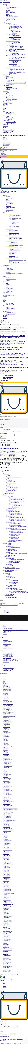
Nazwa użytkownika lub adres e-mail (9, 1027)
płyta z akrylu (6, 933)
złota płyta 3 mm (6, 968)
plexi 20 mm (5, 836)
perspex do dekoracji (7, 762)
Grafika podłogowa (12, 550)
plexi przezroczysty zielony (8, 893)
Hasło (2, 1031)
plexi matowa (5, 882)
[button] (5, 444)
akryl (4, 682)
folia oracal (5, 731)
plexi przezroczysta (7, 889)
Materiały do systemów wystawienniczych (16, 83)
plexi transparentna (7, 896)
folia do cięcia (6, 717)
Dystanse (8, 6)
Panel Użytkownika (10, 113)
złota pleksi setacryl (7, 967)
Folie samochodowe (10, 50)
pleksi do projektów (7, 796)
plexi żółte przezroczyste (8, 904)
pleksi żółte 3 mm (6, 827)
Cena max (21, 603)
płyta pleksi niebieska (7, 925)
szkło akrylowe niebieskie (8, 948)
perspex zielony (6, 767)
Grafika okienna (10, 80)
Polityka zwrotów (7, 658)
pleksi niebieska (6, 813)
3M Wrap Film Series (14, 51)
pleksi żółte (5, 823)
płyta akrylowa (6, 913)
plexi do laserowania (7, 856)
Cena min (2, 603)
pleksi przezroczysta (7, 816)
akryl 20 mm (5, 683)
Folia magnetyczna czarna (15, 37)
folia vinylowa (6, 733)
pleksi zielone (6, 821)
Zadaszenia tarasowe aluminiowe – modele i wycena (15, 630)
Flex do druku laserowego (15, 26)
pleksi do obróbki (6, 791)
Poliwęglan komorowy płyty (11, 570)
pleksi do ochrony (6, 793)
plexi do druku (6, 854)
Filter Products (3, 433)
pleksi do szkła (6, 800)
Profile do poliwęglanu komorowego (19, 592)
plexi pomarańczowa (7, 887)
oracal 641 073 (6, 740)
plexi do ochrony (6, 860)
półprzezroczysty (6, 937)
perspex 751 (5, 752)
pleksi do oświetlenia (7, 794)
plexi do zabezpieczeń (7, 875)
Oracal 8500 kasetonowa (15, 43)
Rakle (7, 14)
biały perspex (5, 697)
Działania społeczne (10, 118)
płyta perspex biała (7, 920)
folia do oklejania (6, 724)
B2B (4, 111)
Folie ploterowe (9, 45)
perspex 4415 (5, 750)
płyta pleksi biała (6, 924)
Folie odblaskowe (10, 38)
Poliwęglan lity (9, 100)
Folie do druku (9, 77)
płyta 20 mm (5, 912)
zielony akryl (5, 960)
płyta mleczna (6, 917)
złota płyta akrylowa (7, 970)
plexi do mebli (6, 858)
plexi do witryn (6, 871)
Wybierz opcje (3, 452)
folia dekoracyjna (6, 713)
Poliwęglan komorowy (11, 99)
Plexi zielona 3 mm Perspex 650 (9, 448)
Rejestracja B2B (10, 112)
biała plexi (5, 696)
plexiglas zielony (6, 908)
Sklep (4, 109)
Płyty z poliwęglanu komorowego (18, 591)
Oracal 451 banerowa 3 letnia (16, 46)
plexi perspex (5, 886)
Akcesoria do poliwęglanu (16, 589)
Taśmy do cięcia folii (11, 18)
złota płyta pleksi (6, 971)
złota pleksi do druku (7, 966)
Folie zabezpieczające (14, 53)
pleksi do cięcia (6, 781)
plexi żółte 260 (6, 898)
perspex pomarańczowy (7, 766)
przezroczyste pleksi (7, 940)
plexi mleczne (6, 885)
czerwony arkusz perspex (8, 704)
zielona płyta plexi (7, 959)
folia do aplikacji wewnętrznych (9, 714)
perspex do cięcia (6, 760)
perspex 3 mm (6, 744)
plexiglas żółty (6, 909)
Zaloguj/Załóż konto (8, 131)
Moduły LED (9, 87)
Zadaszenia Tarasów (8, 103)
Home (4, 108)
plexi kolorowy (6, 881)
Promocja (6, 612)
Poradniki (5, 126)
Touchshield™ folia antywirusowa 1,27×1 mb (14, 357)
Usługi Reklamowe (10, 123)
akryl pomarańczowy (7, 689)
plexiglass (5, 910)
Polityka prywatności (8, 656)
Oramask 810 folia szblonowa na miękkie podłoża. (16, 70)
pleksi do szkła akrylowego (8, 801)
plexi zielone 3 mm (7, 897)
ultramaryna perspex (7, 955)
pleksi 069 (5, 771)
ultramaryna (5, 954)
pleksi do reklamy (6, 797)
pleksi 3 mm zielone (7, 774)
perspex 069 (5, 743)
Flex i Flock (9, 23)
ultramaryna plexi (6, 956)
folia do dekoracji (6, 718)
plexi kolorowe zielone (7, 879)
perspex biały (5, 755)
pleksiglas (5, 832)
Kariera (7, 116)
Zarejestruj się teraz (16, 1043)
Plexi (7, 96)
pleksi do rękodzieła (7, 798)
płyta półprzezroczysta (7, 931)
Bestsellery (5, 104)
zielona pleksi (6, 958)
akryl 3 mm (5, 685)
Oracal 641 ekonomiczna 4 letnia (16, 49)
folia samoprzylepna (7, 732)
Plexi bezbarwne (14, 580)
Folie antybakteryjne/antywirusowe (17, 57)
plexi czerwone (6, 847)
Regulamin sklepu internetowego (11, 660)
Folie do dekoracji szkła (14, 42)
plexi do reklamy (6, 867)
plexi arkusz (5, 844)
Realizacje (5, 124)
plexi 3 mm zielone (7, 841)
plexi (4, 833)
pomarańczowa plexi (7, 939)
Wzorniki (8, 20)
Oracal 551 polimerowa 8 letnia (16, 47)
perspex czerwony (6, 758)
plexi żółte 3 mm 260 (7, 902)
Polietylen (9, 586)
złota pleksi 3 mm (6, 964)
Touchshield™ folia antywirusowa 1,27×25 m (14, 367)
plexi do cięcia (6, 851)
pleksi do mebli (6, 789)
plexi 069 (5, 835)
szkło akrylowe (6, 947)
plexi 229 (5, 837)
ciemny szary (5, 700)
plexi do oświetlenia (7, 862)
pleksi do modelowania (7, 790)
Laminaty (8, 81)
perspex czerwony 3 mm (8, 759)
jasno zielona (5, 735)
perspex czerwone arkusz (8, 756)
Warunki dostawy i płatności (9, 659)
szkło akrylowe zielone (7, 950)
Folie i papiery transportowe (12, 7)
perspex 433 (5, 748)
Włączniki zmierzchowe (11, 88)
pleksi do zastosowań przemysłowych (10, 809)
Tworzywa (5, 91)
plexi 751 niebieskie (7, 843)
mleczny (4, 737)
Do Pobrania (6, 662)
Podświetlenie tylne (15, 561)
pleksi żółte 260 (6, 824)
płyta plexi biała (6, 928)
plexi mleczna (6, 883)
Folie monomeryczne (11, 79)
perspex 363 (5, 747)
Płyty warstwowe (10, 97)
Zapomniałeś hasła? (4, 1036)
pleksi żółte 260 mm (7, 825)
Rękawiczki (9, 15)
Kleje (7, 8)
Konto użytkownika (7, 654)
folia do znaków (6, 729)
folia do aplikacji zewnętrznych (9, 716)
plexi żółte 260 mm (7, 900)
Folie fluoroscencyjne (14, 58)
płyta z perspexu (6, 935)
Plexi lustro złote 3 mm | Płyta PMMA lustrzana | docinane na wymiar (11, 348)
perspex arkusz (6, 754)
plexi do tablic (6, 870)
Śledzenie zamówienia (8, 130)
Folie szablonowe (13, 64)
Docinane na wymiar (8, 101)
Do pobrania (9, 119)
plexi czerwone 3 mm (7, 848)
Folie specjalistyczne (11, 56)
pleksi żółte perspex (7, 831)
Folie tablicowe (12, 65)
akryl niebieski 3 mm (7, 687)
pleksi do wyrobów (7, 802)
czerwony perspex (6, 708)
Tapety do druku (10, 84)
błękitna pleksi (6, 698)
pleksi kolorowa (6, 810)
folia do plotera (6, 725)
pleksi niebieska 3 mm (7, 814)
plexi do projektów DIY (8, 864)
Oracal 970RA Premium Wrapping (17, 54)
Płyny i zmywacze (10, 12)
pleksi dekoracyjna (7, 778)
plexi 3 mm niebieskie (7, 840)
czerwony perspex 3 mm (8, 709)
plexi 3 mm (5, 839)
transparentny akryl (7, 952)
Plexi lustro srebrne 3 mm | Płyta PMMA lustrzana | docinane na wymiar (12, 336)
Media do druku (7, 74)
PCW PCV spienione (9, 567)
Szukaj (2, 151)
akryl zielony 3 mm (7, 690)
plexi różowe (5, 894)
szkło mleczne (6, 951)
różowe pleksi (6, 944)
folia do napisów (6, 723)
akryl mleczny (6, 686)
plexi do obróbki (6, 859)
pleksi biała (5, 777)
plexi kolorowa (6, 878)
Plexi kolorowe (14, 582)
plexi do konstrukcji (7, 855)
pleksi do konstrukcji (7, 786)
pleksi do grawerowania (8, 785)
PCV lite (8, 93)
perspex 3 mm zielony (7, 746)
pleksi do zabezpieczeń (7, 805)
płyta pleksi (5, 923)
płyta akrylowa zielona (7, 916)
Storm (11, 565)
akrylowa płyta (6, 691)
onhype (23, 135)
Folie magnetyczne (10, 34)
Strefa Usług (6, 120)
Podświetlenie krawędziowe (17, 559)
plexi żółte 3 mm (6, 901)
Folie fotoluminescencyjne (15, 60)
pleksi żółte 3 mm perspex (8, 829)
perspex (4, 741)
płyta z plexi (5, 936)
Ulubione (4, 141)
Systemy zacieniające (12, 597)
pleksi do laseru (6, 787)
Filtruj (16, 604)
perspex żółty (5, 768)
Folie (4, 22)
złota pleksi (5, 963)
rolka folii (5, 943)
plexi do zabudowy (7, 877)
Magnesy (8, 10)
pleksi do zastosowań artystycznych (10, 808)
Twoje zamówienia (7, 655)
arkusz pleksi (5, 693)
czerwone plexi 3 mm (7, 701)
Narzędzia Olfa (9, 11)
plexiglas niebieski (7, 906)
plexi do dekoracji (6, 852)
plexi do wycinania (7, 873)
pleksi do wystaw (6, 804)
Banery (7, 76)
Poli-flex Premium (16, 31)
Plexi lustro (13, 583)
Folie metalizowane (13, 61)
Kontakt (5, 127)
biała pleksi (5, 694)
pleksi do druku (6, 783)
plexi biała (5, 846)
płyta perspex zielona (7, 921)
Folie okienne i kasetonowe (12, 41)
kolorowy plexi (6, 736)
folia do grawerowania (7, 721)
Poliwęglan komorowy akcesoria (12, 568)
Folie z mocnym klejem (14, 66)
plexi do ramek (6, 866)
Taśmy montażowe (10, 19)
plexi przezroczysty (7, 891)
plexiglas (5, 905)
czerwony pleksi (6, 710)
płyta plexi (5, 927)
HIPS (7, 92)
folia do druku (6, 720)
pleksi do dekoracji (7, 782)
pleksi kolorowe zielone (8, 812)
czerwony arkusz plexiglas (8, 706)
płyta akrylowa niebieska (8, 914)
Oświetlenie (6, 85)
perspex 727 (5, 751)
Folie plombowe (13, 62)
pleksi (4, 770)
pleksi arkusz (5, 775)
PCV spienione (9, 95)
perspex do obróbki (7, 763)
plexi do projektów (7, 863)
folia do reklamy (6, 727)
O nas (4, 115)
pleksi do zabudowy (7, 806)
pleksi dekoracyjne (7, 779)
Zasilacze (8, 89)
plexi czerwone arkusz (7, 850)
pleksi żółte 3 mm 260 (7, 828)
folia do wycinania (7, 728)
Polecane (5, 106)
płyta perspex (5, 918)
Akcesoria (5, 4)
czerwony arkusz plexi (7, 705)
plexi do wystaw (6, 874)
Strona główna (6, 429)
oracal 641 (5, 739)
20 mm (4, 679)
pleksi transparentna (7, 818)
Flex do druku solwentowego (16, 27)
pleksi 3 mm (5, 773)
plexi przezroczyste (7, 890)
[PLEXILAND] (4, 0)
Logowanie (13, 1034)
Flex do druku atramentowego (16, 24)
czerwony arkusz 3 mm (7, 702)
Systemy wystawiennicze (12, 16)
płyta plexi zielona (7, 929)
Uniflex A (14, 33)
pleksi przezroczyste (7, 817)
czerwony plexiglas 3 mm (8, 712)
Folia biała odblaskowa (14, 39)
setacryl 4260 (5, 946)
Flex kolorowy (12, 30)
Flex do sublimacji (13, 29)
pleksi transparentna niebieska (9, 820)
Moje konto (5, 138)
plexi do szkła (6, 868)
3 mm (4, 681)
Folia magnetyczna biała (14, 35)
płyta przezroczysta (7, 932)
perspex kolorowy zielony (8, 764)
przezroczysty (6, 941)
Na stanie (6, 611)
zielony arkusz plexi (7, 962)
